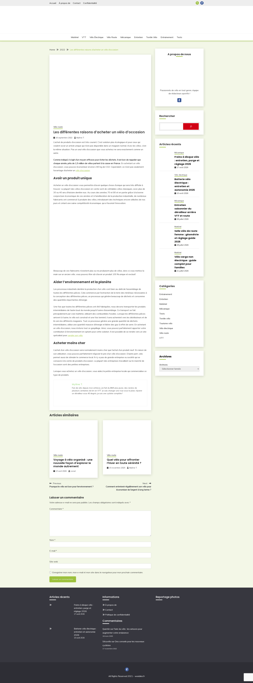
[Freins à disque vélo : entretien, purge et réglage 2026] (62, 613)
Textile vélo (151, 37)
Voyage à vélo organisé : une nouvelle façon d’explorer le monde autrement (73, 463)
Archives (163, 364)
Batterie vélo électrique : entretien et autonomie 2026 (85, 631)
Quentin (106, 629)
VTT (84, 37)
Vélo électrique (96, 37)
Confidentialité (90, 3)
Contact (77, 3)
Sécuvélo (107, 641)
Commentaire (56, 508)
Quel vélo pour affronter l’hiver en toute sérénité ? (124, 461)
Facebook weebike (202, 3)
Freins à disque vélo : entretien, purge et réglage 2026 (186, 160)
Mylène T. (80, 137)
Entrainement (167, 37)
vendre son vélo (75, 335)
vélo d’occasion (83, 170)
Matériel (75, 37)
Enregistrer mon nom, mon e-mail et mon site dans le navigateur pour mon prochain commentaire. (97, 572)
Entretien (138, 37)
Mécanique (125, 37)
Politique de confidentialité (117, 614)
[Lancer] (191, 126)
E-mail (53, 550)
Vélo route (112, 37)
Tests (179, 37)
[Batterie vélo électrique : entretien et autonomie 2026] (62, 637)
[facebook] (179, 100)
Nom (52, 540)
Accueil (52, 3)
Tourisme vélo (165, 323)
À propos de (64, 3)
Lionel (73, 471)
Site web (53, 561)
